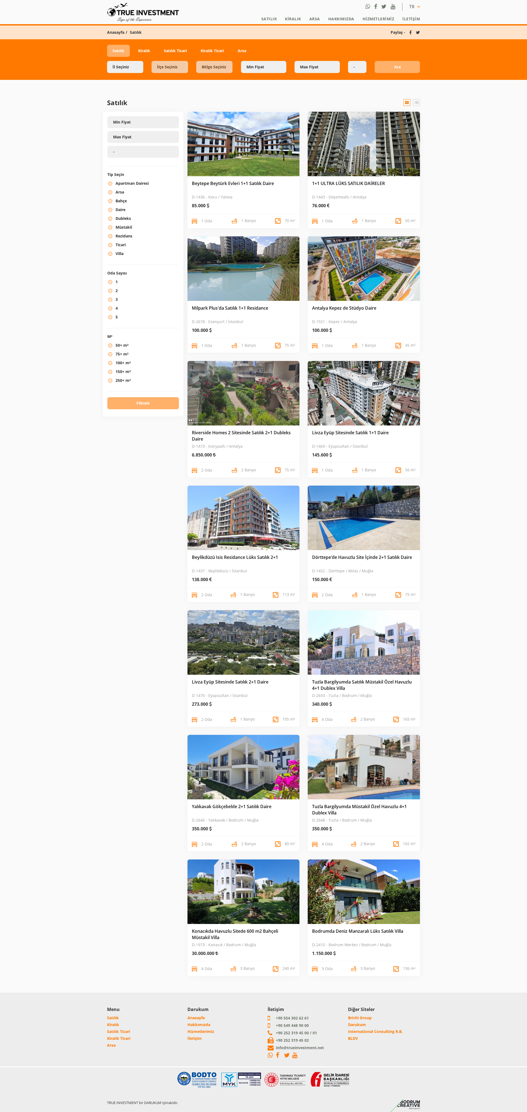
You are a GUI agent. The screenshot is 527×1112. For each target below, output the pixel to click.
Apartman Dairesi (132, 183)
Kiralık (293, 18)
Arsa (314, 18)
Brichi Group (360, 1017)
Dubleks (123, 218)
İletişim (411, 18)
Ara (397, 66)
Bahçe (121, 200)
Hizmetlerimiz (378, 18)
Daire (120, 209)
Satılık (269, 18)
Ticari (121, 244)
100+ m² (123, 362)
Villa (120, 253)
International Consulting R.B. (375, 1031)
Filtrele (143, 403)
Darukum (357, 1024)
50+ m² (122, 345)
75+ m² (122, 354)
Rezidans (124, 236)
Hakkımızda (341, 18)
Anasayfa (115, 32)
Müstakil (124, 227)
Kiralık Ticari (212, 50)
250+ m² (123, 380)
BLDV (353, 1038)
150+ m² (123, 371)
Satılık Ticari (175, 50)
